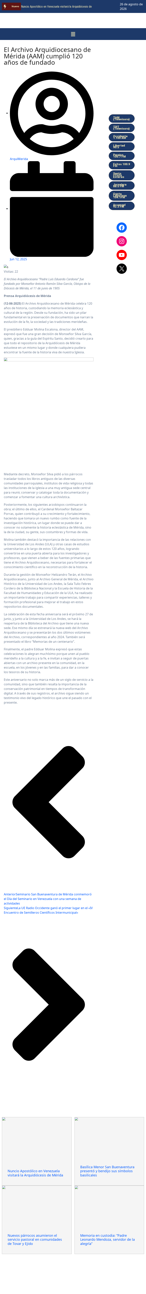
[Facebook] (122, 227)
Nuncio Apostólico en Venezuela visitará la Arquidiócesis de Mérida (35, 1173)
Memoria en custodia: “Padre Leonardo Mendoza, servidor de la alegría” (107, 1239)
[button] (73, 34)
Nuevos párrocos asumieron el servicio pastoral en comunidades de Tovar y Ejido (35, 1239)
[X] (122, 269)
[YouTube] (122, 255)
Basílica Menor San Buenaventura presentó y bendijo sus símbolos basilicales (107, 1171)
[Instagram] (122, 241)
